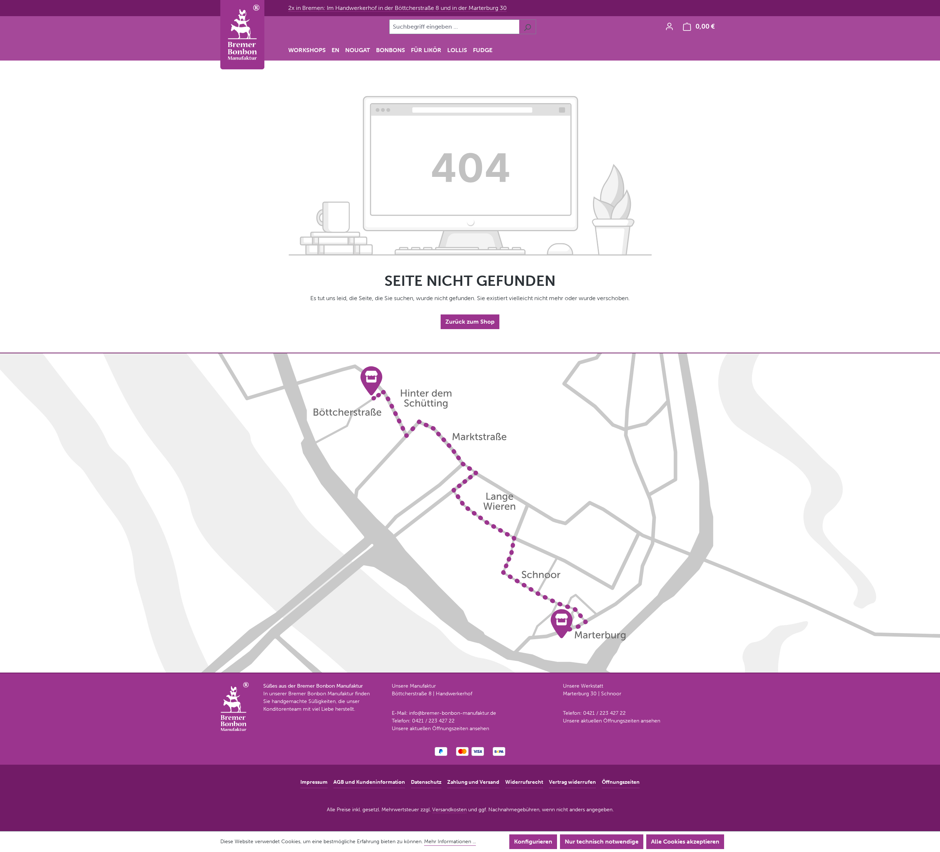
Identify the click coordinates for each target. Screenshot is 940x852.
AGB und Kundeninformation (369, 782)
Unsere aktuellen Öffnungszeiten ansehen (440, 728)
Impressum (314, 782)
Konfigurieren (533, 841)
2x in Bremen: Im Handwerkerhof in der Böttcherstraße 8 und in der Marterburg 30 (397, 7)
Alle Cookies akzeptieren (685, 841)
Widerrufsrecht (524, 782)
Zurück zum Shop (470, 321)
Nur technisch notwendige (602, 841)
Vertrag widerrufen (572, 782)
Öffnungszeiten (621, 782)
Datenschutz (426, 782)
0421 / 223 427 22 (433, 721)
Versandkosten (449, 810)
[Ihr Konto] (669, 26)
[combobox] (454, 26)
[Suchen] (527, 26)
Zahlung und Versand (473, 782)
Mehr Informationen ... (450, 841)
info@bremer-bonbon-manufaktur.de (452, 713)
